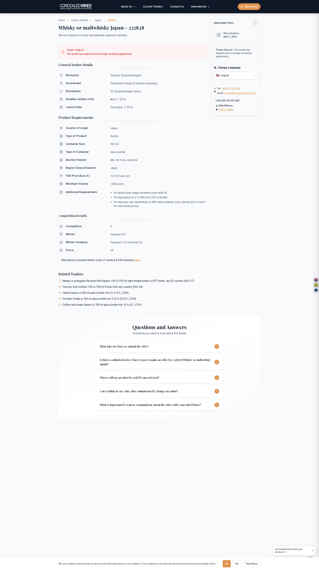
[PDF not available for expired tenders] (255, 22)
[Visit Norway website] (316, 280)
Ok (226, 563)
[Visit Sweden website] (316, 285)
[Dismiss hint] (313, 550)
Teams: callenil (226, 109)
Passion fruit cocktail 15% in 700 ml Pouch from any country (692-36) (102, 286)
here (137, 260)
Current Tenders (79, 20)
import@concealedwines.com (240, 93)
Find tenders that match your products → (288, 550)
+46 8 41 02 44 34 (231, 88)
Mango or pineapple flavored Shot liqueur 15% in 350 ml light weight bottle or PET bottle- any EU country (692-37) (128, 280)
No (237, 563)
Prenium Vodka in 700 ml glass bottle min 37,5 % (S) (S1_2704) (99, 298)
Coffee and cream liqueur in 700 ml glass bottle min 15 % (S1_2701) (102, 304)
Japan (98, 20)
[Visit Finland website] (316, 290)
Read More (252, 563)
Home (61, 20)
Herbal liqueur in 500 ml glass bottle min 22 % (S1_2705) (95, 292)
